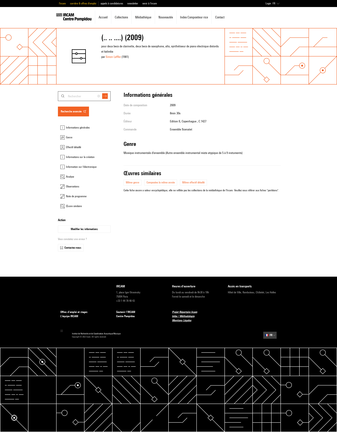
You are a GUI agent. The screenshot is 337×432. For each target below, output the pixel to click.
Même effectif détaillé (193, 182)
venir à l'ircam (149, 3)
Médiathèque (143, 17)
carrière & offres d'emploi (83, 3)
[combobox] (84, 96)
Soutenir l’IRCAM (125, 312)
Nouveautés (165, 17)
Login (268, 3)
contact (219, 17)
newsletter (132, 3)
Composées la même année (161, 182)
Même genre (132, 182)
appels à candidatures (112, 3)
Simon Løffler (113, 57)
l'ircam (62, 3)
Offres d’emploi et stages (74, 312)
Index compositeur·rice (194, 17)
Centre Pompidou (125, 316)
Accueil (103, 17)
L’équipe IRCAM (69, 316)
